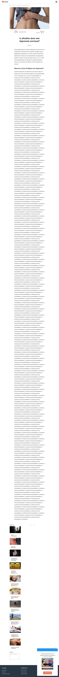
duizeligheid (28, 75)
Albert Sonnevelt (22, 31)
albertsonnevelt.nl (23, 32)
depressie (38, 57)
